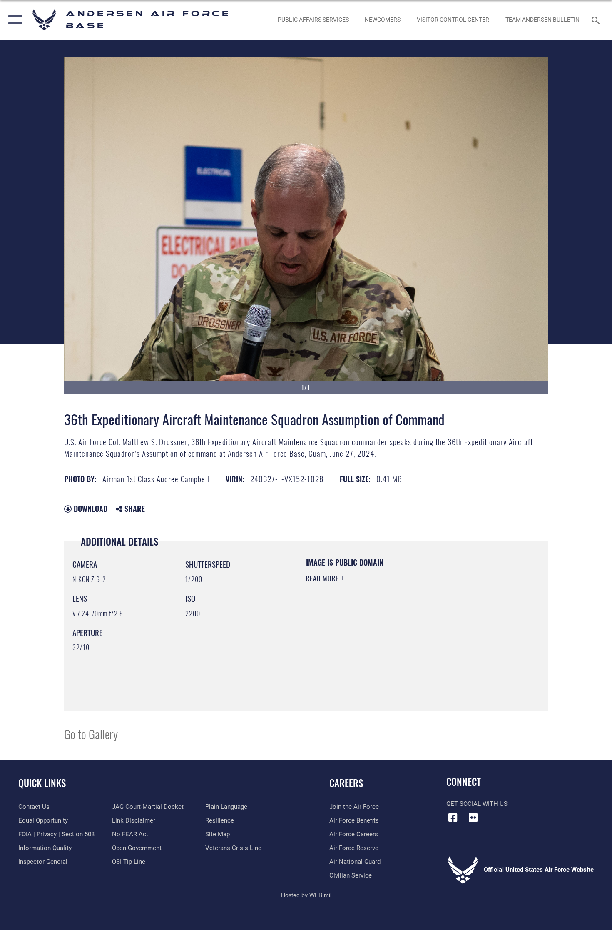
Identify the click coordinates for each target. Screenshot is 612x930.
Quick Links (42, 783)
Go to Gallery (91, 734)
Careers (346, 783)
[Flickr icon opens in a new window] (473, 817)
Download (89, 508)
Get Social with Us (477, 804)
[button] (13, 20)
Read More (323, 578)
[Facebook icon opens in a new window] (452, 817)
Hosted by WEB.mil (306, 895)
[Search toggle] (597, 19)
